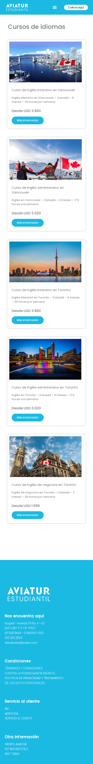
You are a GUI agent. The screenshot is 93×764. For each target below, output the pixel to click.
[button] (54, 7)
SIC (7, 708)
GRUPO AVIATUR (16, 744)
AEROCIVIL (12, 713)
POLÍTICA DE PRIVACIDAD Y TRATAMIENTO (34, 678)
